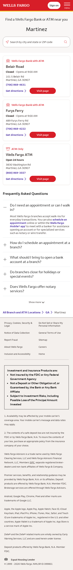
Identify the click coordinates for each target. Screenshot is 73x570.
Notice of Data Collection (17, 332)
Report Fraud (11, 339)
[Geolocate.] (7, 42)
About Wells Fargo (13, 346)
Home (42, 353)
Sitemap (43, 339)
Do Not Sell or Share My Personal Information (51, 324)
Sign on (54, 5)
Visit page (43, 90)
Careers (43, 346)
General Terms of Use (50, 332)
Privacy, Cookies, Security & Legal (18, 324)
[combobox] (36, 42)
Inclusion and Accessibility (17, 353)
